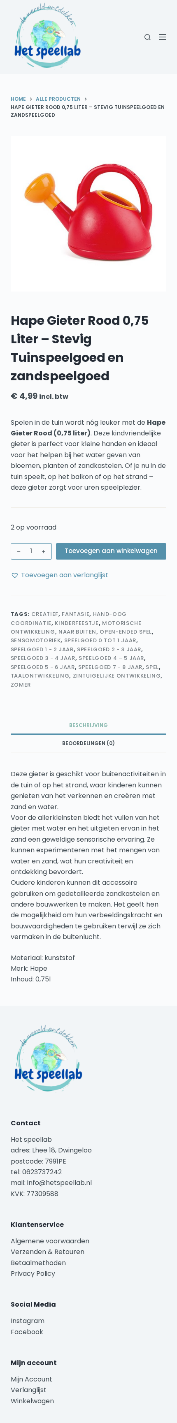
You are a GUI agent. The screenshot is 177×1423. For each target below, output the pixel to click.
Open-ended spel (126, 632)
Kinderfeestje (76, 623)
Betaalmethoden (39, 1263)
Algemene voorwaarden (50, 1241)
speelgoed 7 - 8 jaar (110, 667)
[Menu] (162, 37)
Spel (152, 667)
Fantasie (75, 614)
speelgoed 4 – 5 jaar (111, 658)
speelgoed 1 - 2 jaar (42, 649)
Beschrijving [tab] (88, 725)
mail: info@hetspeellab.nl (51, 1182)
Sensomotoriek (36, 640)
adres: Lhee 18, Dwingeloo (51, 1150)
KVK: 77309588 (34, 1194)
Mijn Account (31, 1379)
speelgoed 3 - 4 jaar (43, 658)
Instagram (27, 1321)
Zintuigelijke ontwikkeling (117, 676)
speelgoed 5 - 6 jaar (43, 667)
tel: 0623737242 (36, 1172)
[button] (59, 575)
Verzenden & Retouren (47, 1251)
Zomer (21, 685)
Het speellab (32, 1139)
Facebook (27, 1332)
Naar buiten (77, 632)
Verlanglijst (29, 1390)
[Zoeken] (147, 37)
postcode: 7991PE (38, 1161)
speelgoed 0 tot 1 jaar (100, 640)
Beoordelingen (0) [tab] (88, 743)
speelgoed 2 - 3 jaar (109, 649)
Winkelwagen (32, 1401)
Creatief (44, 614)
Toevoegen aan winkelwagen (111, 550)
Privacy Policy (33, 1273)
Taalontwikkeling (40, 676)
